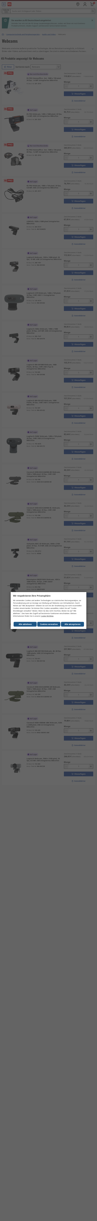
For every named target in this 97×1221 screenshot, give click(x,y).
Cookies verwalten (49, 624)
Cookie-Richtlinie (47, 616)
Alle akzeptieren (72, 624)
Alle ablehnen (25, 624)
